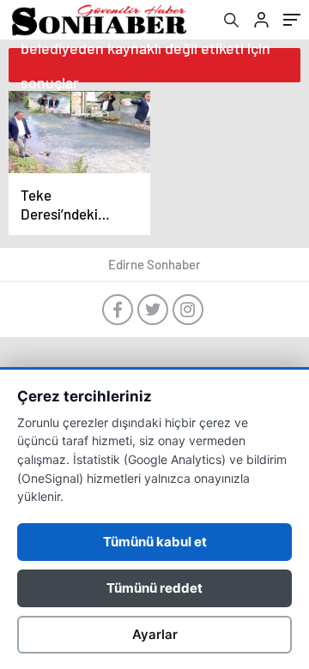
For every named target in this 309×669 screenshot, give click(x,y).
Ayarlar (155, 634)
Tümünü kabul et (155, 541)
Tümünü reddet (154, 588)
